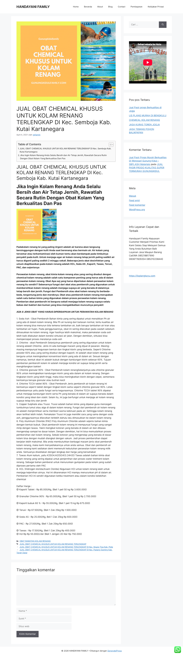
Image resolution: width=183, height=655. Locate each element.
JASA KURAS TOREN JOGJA (144, 124)
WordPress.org (137, 209)
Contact (121, 6)
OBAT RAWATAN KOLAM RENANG (35, 541)
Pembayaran (136, 6)
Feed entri (134, 200)
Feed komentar (137, 205)
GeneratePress (114, 651)
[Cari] (163, 24)
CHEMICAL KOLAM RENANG (144, 120)
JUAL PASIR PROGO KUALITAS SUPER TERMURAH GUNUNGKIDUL (146, 167)
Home (76, 6)
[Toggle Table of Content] (110, 144)
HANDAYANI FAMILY (33, 7)
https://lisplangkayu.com (142, 275)
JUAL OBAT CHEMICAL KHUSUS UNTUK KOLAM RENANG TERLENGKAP (53, 544)
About (100, 6)
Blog (110, 6)
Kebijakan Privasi (156, 6)
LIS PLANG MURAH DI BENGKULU (147, 115)
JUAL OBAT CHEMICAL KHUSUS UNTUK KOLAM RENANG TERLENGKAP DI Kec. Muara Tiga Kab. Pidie (66, 547)
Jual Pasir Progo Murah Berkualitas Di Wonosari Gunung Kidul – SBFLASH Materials (148, 161)
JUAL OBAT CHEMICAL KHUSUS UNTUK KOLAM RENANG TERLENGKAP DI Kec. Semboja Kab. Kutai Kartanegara (65, 150)
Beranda (88, 6)
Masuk (132, 196)
